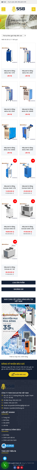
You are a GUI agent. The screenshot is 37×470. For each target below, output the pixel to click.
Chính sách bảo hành (9, 440)
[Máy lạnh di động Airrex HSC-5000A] (9, 132)
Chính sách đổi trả (9, 437)
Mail (4, 2)
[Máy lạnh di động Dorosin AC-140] (9, 251)
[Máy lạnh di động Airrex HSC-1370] (9, 55)
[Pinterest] (21, 467)
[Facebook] (14, 467)
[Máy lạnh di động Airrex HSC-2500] (28, 55)
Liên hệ (5, 425)
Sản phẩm (6, 423)
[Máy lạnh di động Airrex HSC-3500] (9, 93)
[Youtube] (18, 467)
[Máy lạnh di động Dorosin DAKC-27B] (9, 170)
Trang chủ (13, 24)
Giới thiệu (6, 420)
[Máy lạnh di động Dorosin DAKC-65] (9, 211)
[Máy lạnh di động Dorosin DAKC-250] (28, 211)
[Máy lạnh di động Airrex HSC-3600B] (28, 93)
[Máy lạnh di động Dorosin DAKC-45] (28, 170)
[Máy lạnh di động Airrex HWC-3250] (28, 132)
